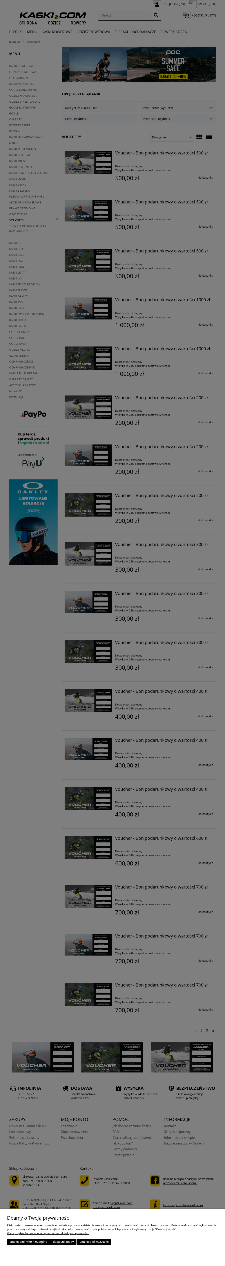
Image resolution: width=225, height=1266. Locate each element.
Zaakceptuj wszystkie (94, 1241)
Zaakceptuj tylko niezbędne (28, 1241)
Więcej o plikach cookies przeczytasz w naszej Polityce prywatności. (48, 1233)
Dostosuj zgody (63, 1241)
